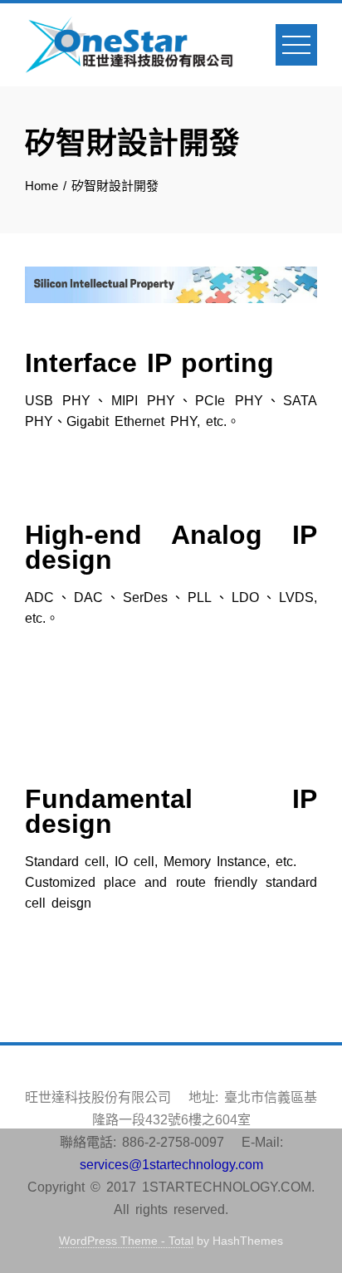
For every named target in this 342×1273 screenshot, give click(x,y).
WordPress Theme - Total (126, 1240)
